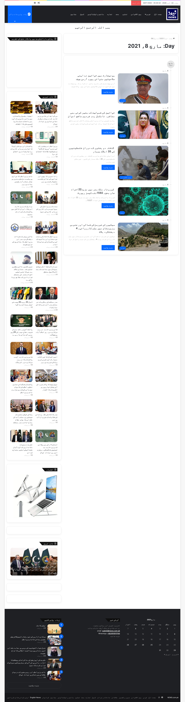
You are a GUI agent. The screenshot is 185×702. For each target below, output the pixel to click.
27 (136, 645)
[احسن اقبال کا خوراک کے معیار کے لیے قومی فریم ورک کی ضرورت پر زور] (46, 348)
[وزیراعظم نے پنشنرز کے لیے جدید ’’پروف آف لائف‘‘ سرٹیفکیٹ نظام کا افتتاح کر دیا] (46, 137)
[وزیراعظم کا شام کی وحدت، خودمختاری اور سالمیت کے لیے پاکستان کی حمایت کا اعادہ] (46, 227)
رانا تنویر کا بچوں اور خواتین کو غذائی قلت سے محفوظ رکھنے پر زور (47, 179)
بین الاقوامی (136, 14)
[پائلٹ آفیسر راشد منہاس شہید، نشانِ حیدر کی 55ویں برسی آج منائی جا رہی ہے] (21, 320)
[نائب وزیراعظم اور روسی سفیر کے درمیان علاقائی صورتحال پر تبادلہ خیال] (54, 675)
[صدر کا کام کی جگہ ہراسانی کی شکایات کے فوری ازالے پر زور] (46, 406)
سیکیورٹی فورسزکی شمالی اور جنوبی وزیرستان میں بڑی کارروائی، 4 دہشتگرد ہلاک (92, 228)
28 (128, 645)
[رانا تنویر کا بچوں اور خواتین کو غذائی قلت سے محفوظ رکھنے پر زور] (46, 167)
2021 (162, 38)
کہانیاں (45, 697)
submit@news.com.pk (111, 631)
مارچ (156, 38)
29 (175, 650)
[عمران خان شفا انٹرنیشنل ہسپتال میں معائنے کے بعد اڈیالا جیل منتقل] (46, 258)
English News (35, 697)
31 (160, 650)
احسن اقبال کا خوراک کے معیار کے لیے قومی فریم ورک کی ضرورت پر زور (47, 359)
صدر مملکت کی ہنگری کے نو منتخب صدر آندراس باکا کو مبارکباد (46, 304)
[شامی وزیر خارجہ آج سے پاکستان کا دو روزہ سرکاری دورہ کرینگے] (21, 348)
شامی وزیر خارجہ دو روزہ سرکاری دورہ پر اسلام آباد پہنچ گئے (46, 332)
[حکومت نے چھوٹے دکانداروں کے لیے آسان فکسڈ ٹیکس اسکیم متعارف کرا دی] (21, 436)
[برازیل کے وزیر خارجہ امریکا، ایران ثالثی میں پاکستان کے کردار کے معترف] (21, 197)
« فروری (175, 654)
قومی (148, 14)
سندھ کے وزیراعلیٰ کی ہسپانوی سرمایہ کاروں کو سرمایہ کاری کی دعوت (46, 209)
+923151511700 (113, 633)
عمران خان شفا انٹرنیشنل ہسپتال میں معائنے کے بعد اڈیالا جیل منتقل (46, 269)
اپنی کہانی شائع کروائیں (18, 697)
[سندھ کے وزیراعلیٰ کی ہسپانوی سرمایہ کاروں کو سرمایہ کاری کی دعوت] (46, 197)
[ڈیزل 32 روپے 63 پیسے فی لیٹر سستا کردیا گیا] (21, 293)
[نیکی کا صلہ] (54, 629)
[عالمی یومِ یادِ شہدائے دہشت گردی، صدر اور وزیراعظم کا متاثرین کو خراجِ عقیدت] (21, 227)
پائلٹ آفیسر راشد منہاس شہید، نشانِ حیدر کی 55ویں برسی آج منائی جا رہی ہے (21, 332)
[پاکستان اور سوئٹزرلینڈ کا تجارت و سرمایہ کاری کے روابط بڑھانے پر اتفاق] (21, 137)
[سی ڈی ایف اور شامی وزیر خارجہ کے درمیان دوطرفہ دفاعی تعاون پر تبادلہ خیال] (46, 107)
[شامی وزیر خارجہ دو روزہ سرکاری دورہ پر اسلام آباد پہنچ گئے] (46, 320)
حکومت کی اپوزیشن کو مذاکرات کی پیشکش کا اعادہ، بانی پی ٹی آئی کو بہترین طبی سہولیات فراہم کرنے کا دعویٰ (26, 662)
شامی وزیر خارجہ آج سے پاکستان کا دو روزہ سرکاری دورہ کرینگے (23, 359)
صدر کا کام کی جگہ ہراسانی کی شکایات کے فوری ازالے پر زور (46, 417)
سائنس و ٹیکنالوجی (96, 14)
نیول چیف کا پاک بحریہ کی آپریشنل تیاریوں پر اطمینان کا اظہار (47, 387)
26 (143, 645)
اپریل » (167, 654)
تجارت (109, 14)
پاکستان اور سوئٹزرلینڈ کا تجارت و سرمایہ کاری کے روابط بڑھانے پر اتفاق (21, 148)
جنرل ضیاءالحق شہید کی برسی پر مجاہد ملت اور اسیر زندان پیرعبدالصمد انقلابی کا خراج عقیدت (26, 650)
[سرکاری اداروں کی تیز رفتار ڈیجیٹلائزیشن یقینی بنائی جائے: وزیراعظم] (54, 640)
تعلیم (124, 14)
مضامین (73, 14)
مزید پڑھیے (108, 92)
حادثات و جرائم (103, 697)
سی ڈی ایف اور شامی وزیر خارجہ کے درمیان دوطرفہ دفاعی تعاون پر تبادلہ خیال (34, 569)
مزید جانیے (115, 636)
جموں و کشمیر (124, 697)
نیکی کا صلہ (41, 625)
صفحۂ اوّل (158, 14)
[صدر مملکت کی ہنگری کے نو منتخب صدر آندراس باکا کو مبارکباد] (46, 293)
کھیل (82, 14)
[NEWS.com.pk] (172, 14)
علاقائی (115, 697)
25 (152, 645)
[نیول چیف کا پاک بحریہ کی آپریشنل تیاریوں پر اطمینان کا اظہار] (46, 375)
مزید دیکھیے (34, 685)
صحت (117, 14)
